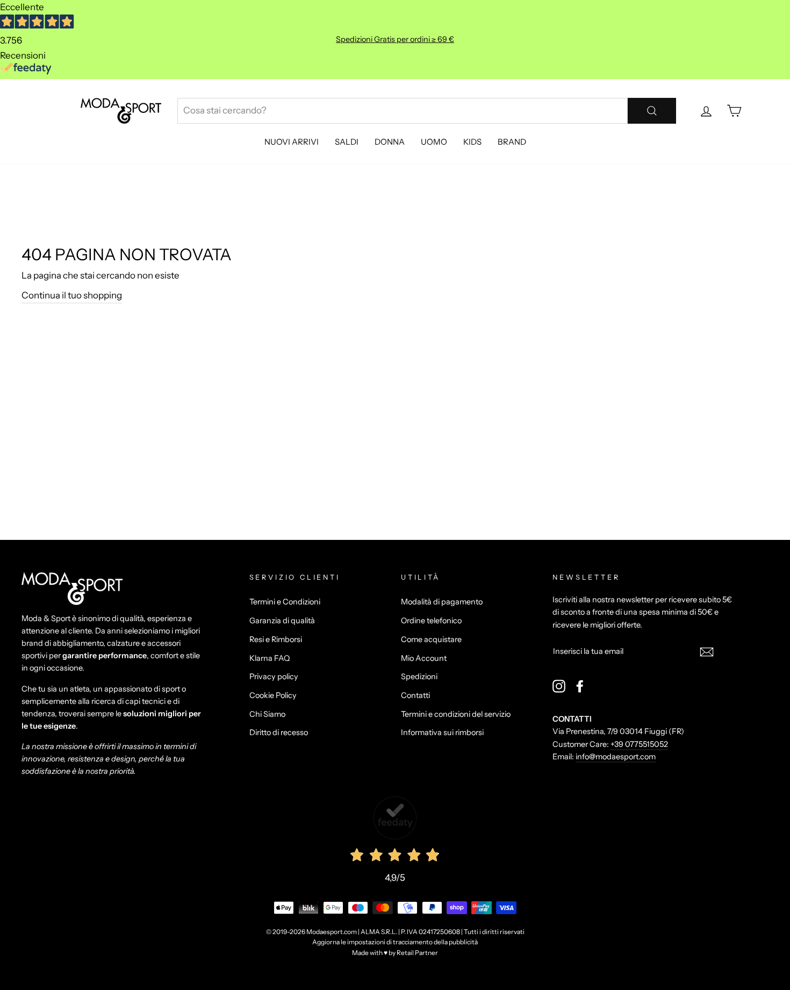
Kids (472, 142)
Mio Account (424, 658)
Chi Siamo (267, 714)
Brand (512, 142)
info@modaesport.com (616, 756)
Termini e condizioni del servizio (456, 714)
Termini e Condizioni (284, 602)
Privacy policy (273, 676)
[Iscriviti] (707, 651)
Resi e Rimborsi (275, 639)
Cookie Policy (273, 695)
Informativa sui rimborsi (442, 732)
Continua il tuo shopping (71, 295)
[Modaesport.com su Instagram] (558, 686)
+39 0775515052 (639, 744)
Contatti (415, 695)
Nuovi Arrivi (291, 142)
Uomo (434, 142)
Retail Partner (417, 953)
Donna (390, 142)
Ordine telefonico (431, 620)
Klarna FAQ (269, 658)
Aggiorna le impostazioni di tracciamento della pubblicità (395, 942)
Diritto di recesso (278, 732)
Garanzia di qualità (282, 620)
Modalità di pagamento (442, 602)
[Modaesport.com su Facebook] (579, 686)
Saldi (346, 142)
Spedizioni (419, 676)
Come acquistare (431, 639)
